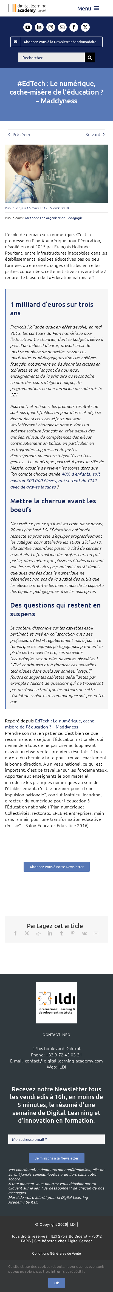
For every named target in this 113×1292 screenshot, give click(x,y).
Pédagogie (74, 218)
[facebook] (73, 27)
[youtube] (27, 27)
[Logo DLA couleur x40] (27, 6)
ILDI (62, 1067)
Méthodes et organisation (45, 218)
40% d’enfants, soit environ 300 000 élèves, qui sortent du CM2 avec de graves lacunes (55, 480)
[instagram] (50, 27)
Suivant (93, 134)
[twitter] (85, 27)
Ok (56, 1282)
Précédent (23, 134)
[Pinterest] (73, 933)
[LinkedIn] (50, 933)
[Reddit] (38, 933)
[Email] (96, 933)
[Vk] (84, 933)
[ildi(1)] (56, 984)
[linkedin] (39, 27)
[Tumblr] (61, 933)
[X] (27, 933)
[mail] (62, 27)
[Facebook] (15, 933)
